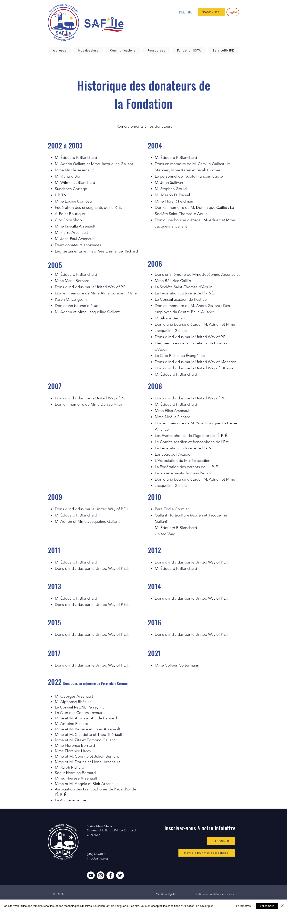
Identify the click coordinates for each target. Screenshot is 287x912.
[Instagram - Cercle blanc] (100, 875)
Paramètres (243, 906)
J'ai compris (267, 906)
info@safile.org (97, 858)
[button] (60, 50)
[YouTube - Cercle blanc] (91, 875)
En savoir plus (204, 906)
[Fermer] (282, 906)
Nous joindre (96, 818)
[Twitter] (120, 875)
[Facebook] (110, 875)
